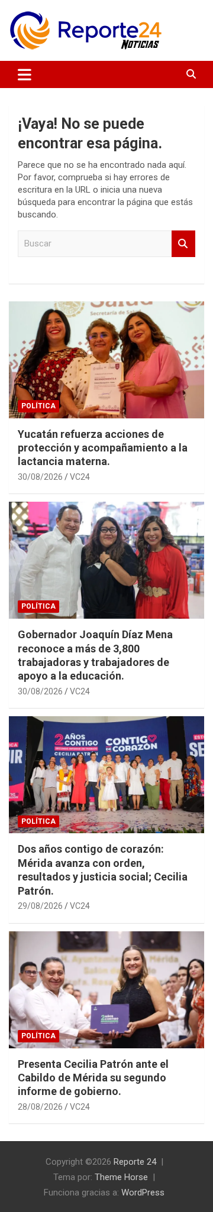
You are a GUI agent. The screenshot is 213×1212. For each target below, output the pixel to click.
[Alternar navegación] (24, 74)
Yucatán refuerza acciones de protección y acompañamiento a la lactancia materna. (103, 448)
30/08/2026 (40, 477)
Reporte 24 (135, 1161)
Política (38, 406)
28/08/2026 (40, 1107)
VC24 (80, 477)
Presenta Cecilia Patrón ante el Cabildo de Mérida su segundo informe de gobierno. (93, 1078)
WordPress (142, 1192)
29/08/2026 (40, 906)
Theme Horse (121, 1177)
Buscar (183, 243)
